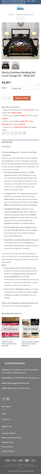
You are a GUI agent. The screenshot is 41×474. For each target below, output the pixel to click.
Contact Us (12, 464)
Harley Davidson (24, 14)
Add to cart (21, 98)
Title (4, 88)
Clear (37, 84)
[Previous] (5, 41)
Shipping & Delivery (25, 464)
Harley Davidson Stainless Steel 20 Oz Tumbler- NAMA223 (30, 344)
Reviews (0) (6, 146)
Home (11, 14)
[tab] (20, 142)
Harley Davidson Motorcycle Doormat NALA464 (9, 344)
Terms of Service (31, 466)
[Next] (36, 41)
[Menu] (3, 8)
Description (7, 142)
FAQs (21, 467)
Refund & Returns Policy (13, 466)
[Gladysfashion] (20, 8)
